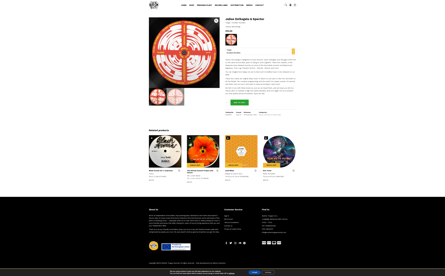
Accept (254, 272)
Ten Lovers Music (194, 178)
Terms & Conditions (231, 222)
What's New (277, 115)
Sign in (226, 216)
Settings (268, 272)
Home (183, 5)
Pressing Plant (204, 5)
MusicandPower (269, 176)
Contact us (228, 226)
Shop (191, 5)
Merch (249, 5)
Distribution (237, 5)
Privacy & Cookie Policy (232, 229)
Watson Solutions (219, 263)
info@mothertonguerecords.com (274, 232)
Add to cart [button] (180, 170)
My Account (228, 219)
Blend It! (152, 176)
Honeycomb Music (232, 176)
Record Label (221, 5)
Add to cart (239, 102)
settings (231, 273)
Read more (218, 170)
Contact (259, 5)
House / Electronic (265, 115)
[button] (216, 21)
